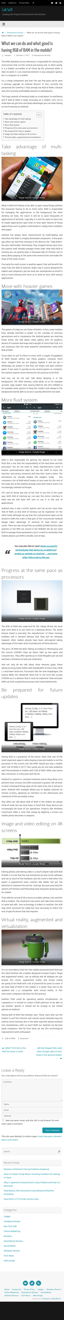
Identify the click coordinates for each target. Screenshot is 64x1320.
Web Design (9, 1260)
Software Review (12, 1251)
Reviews (8, 1236)
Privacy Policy (24, 3)
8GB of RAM (10, 1038)
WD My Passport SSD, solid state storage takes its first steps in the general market (49, 1051)
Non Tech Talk (10, 1226)
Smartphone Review (15, 32)
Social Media (9, 1246)
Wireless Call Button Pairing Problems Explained (26, 1169)
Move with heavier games (15, 122)
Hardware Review (12, 1221)
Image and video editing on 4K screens (20, 134)
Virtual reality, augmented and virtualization (23, 137)
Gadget (7, 1216)
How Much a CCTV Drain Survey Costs (21, 1199)
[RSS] (60, 3)
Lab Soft (7, 9)
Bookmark (24, 1038)
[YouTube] (52, 3)
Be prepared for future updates (18, 131)
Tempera (46, 1298)
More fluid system (12, 125)
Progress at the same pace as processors (21, 128)
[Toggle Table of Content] (37, 114)
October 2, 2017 (23, 55)
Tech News (9, 1256)
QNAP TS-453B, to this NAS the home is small (14, 1050)
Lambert (8, 55)
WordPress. (56, 1298)
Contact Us (12, 3)
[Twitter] (56, 3)
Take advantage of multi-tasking (18, 119)
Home (3, 3)
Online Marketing (12, 1231)
